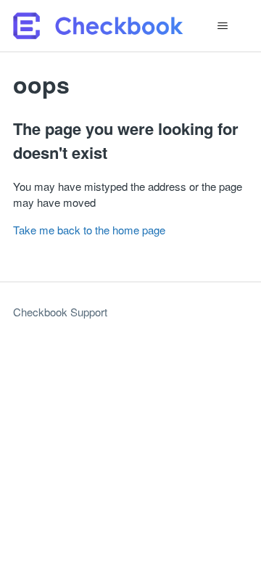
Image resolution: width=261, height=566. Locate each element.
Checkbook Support (60, 311)
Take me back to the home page (89, 229)
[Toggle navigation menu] (222, 26)
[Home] (98, 25)
